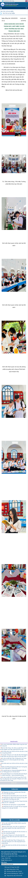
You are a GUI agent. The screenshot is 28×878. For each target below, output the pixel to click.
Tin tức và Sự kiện (6, 11)
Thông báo (14, 789)
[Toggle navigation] (26, 8)
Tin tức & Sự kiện (9, 13)
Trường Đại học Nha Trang (8, 1)
